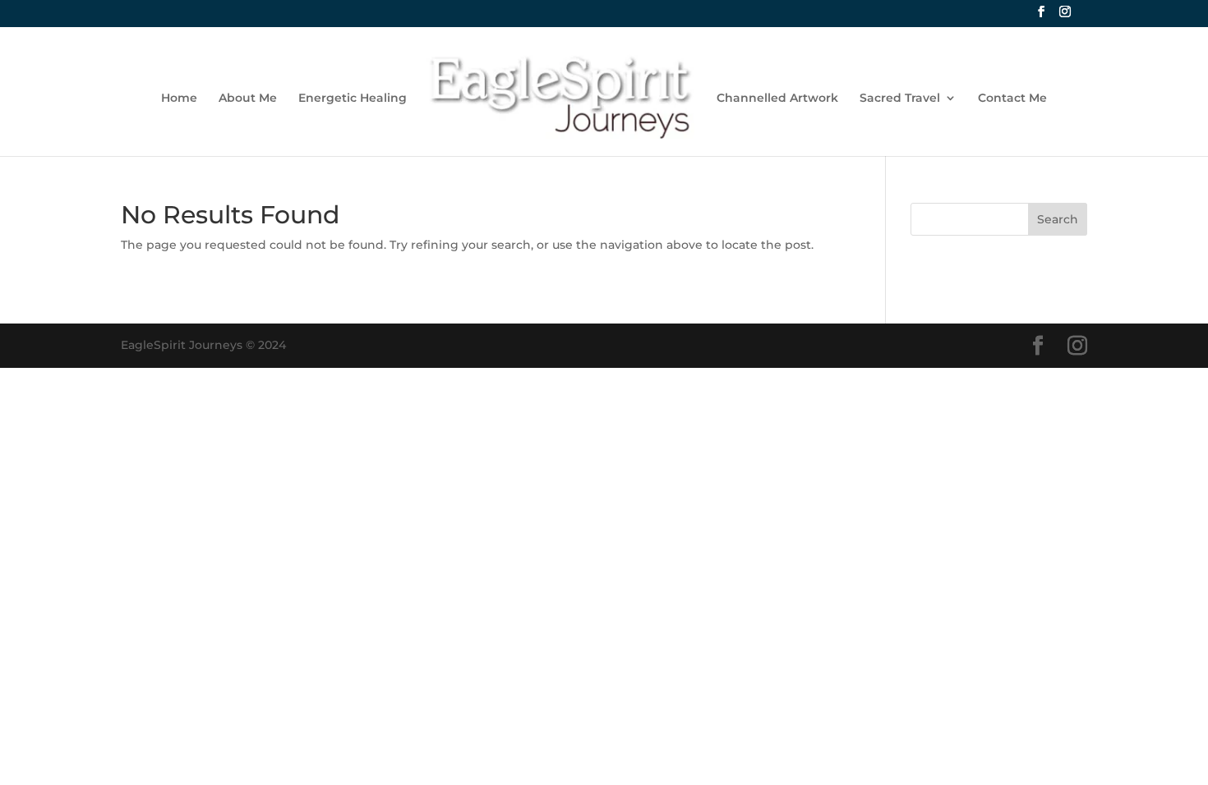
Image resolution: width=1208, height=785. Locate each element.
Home (179, 98)
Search (1057, 219)
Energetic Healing (352, 98)
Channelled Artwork (777, 98)
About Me (248, 98)
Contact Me (1012, 98)
